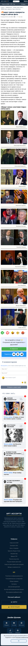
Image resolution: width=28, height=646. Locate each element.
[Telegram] (21, 354)
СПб (11, 4)
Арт (14, 4)
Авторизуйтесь (4, 365)
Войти (26, 1)
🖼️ (25, 382)
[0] (2, 332)
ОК (18, 640)
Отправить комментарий (14, 387)
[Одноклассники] (18, 354)
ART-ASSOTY (5, 1)
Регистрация (15, 607)
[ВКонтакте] (14, 354)
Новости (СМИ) (5, 4)
